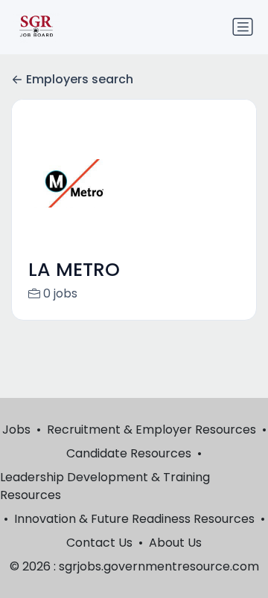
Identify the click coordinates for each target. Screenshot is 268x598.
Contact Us (99, 542)
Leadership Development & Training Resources (105, 486)
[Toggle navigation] (243, 27)
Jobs (16, 429)
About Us (175, 542)
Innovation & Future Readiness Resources (134, 518)
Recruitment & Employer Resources (151, 429)
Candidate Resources (128, 453)
